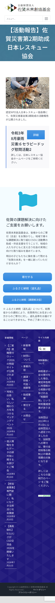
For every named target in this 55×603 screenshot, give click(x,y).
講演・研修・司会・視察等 (27, 382)
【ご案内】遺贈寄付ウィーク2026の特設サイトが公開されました (11, 362)
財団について (27, 357)
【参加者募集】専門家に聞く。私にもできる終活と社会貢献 (11, 498)
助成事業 (27, 396)
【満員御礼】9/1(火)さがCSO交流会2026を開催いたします (11, 542)
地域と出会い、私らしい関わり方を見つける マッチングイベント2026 (10, 410)
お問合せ (27, 417)
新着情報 (27, 347)
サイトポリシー (39, 589)
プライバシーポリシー (27, 592)
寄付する (27, 406)
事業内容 (27, 368)
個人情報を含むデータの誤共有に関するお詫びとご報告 (10, 455)
